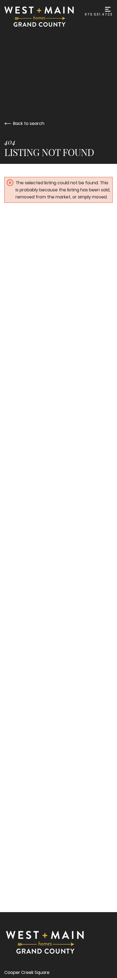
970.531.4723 (99, 14)
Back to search (28, 123)
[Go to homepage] (44, 17)
